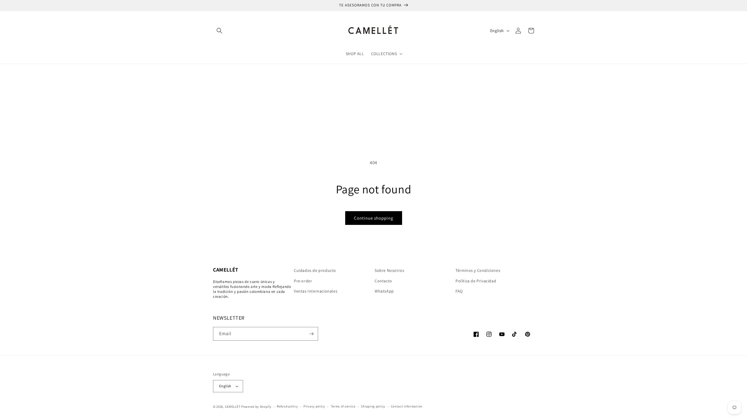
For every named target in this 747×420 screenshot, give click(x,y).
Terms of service (343, 406)
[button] (219, 30)
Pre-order (303, 281)
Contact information (407, 406)
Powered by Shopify (256, 407)
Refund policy (287, 406)
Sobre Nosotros (389, 270)
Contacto (383, 281)
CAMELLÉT (233, 407)
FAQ (459, 291)
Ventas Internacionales (315, 291)
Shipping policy (373, 406)
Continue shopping (373, 218)
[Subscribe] (311, 334)
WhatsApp (384, 291)
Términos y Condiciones (477, 270)
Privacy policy (314, 406)
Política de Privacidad (475, 281)
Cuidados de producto (315, 270)
